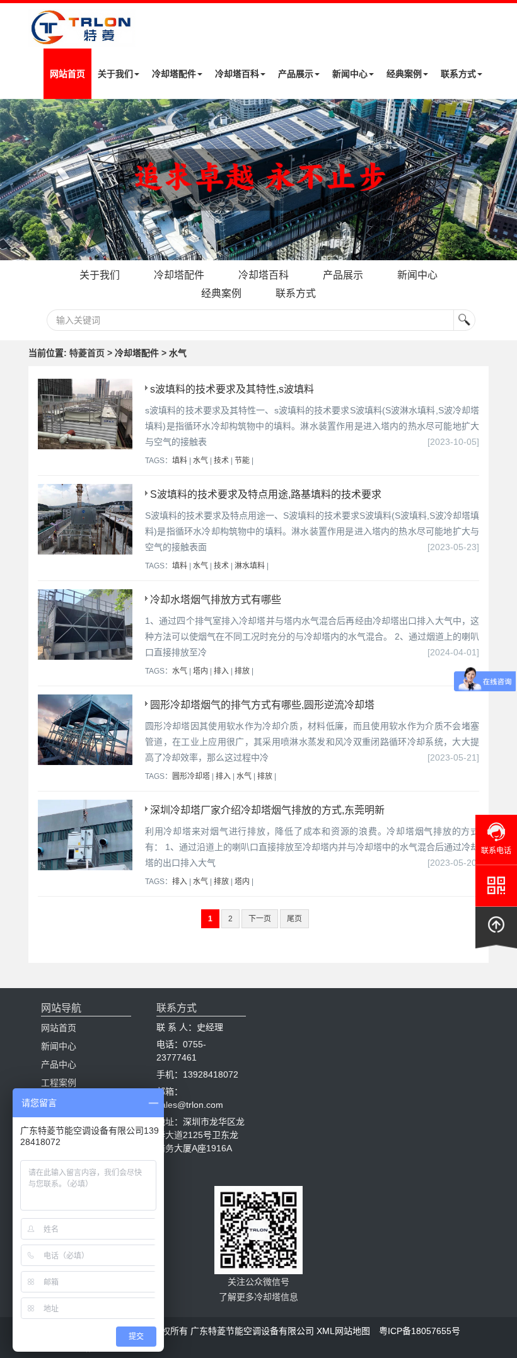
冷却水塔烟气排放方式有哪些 (215, 599)
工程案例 (58, 1083)
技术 (221, 460)
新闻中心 (350, 74)
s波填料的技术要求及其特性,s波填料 (232, 389)
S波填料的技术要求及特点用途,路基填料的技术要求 (265, 494)
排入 (221, 671)
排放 (242, 671)
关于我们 (115, 74)
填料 (179, 460)
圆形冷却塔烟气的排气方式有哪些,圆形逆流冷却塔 (262, 704)
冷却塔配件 (174, 74)
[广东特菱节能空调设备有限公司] (82, 37)
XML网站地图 (343, 1331)
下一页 (259, 918)
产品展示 (295, 74)
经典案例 (404, 74)
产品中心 (58, 1064)
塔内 (200, 671)
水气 (200, 460)
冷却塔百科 (237, 74)
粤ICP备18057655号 (419, 1331)
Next (12, 179)
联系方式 (458, 74)
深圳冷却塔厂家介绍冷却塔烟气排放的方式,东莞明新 (267, 810)
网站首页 (67, 74)
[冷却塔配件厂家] (258, 179)
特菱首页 (87, 353)
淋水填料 (250, 565)
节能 (242, 460)
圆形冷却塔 (191, 776)
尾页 (294, 918)
